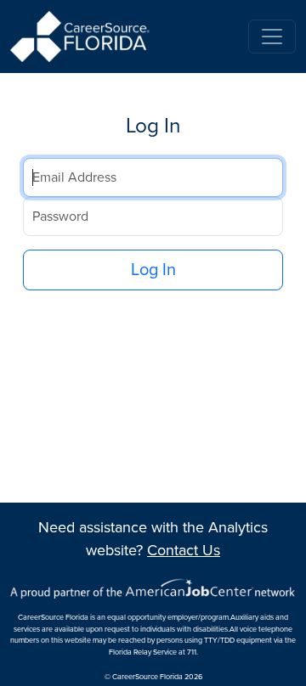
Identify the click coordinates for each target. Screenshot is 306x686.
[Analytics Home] (82, 36)
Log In (153, 270)
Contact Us (183, 550)
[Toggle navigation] (272, 36)
